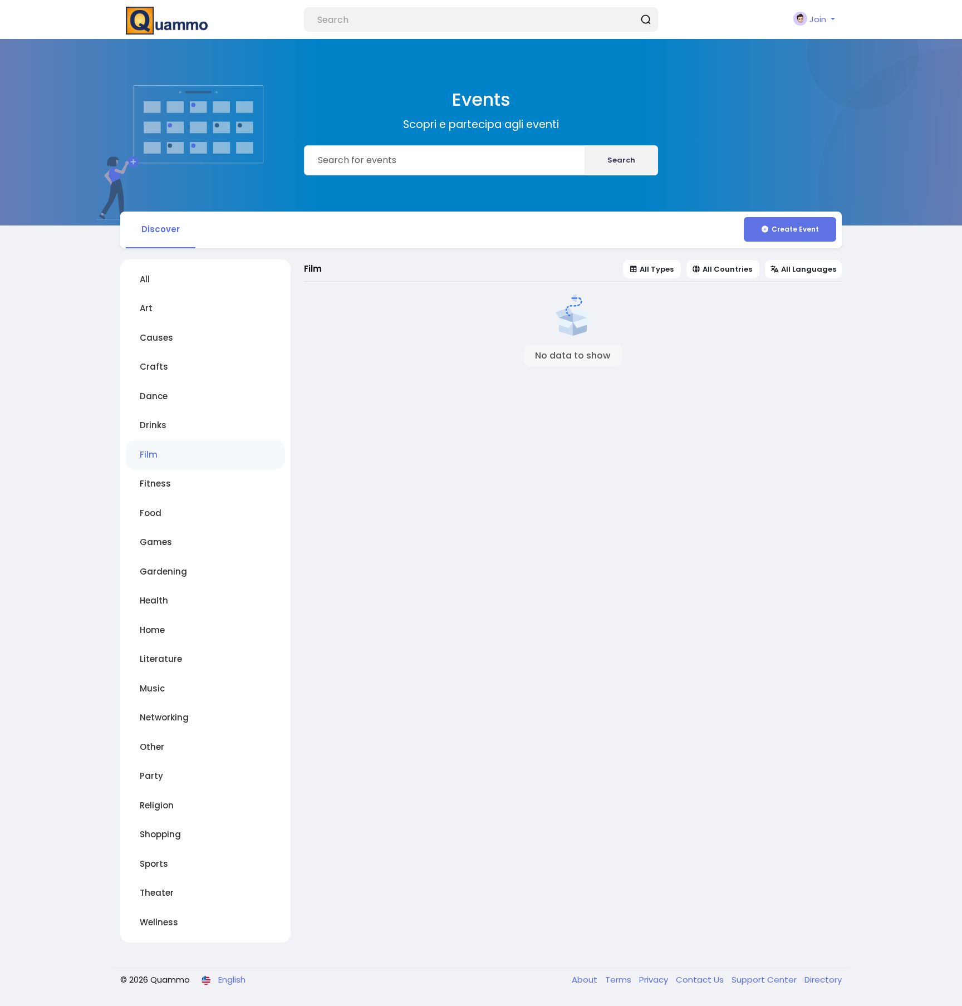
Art (146, 308)
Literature (161, 659)
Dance (154, 396)
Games (156, 542)
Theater (157, 893)
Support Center (765, 979)
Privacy (654, 979)
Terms (619, 979)
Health (154, 600)
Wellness (159, 922)
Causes (156, 337)
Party (151, 776)
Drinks (153, 425)
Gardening (163, 571)
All (145, 279)
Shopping (160, 834)
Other (152, 747)
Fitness (155, 483)
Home (152, 630)
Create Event (795, 229)
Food (150, 513)
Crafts (154, 366)
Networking (164, 717)
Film (149, 454)
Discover (160, 229)
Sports (154, 864)
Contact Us (701, 979)
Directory (823, 979)
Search (621, 160)
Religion (157, 805)
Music (152, 688)
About (586, 979)
